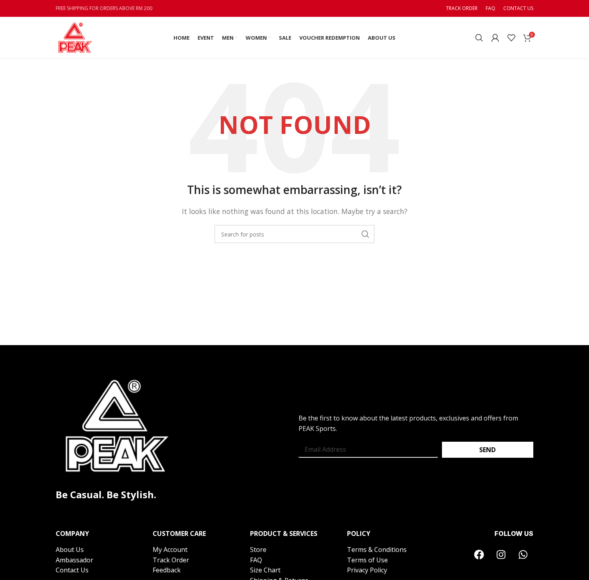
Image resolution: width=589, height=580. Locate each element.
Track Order (171, 560)
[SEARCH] (365, 234)
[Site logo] (75, 36)
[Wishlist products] (511, 38)
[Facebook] (479, 555)
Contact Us (72, 570)
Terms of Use (367, 560)
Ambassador (74, 560)
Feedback (167, 570)
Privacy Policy (367, 570)
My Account (171, 549)
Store (258, 549)
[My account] (495, 38)
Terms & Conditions (377, 549)
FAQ (256, 560)
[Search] (479, 38)
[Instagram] (501, 555)
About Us (70, 549)
